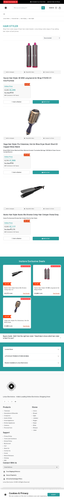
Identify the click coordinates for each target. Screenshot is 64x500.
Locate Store (9, 349)
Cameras (6, 425)
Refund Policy (8, 441)
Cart (5, 446)
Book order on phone (54, 1)
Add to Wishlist (17, 102)
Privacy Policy (8, 436)
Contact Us (7, 450)
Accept (53, 494)
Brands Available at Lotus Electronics (16, 363)
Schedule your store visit (38, 1)
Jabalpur (35, 418)
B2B (5, 460)
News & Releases (9, 455)
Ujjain (34, 415)
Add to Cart (46, 102)
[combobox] (28, 7)
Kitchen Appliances (9, 423)
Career (6, 453)
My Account (7, 443)
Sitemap (6, 458)
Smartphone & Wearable (11, 413)
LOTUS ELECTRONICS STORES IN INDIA (17, 356)
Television (7, 411)
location (10, 1)
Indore (35, 411)
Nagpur (35, 420)
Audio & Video (8, 418)
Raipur (35, 423)
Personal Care (15, 18)
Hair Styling (23, 18)
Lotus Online (6, 18)
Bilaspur (35, 427)
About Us (6, 448)
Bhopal (35, 413)
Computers (7, 415)
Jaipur (35, 430)
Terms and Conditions (10, 438)
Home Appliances (9, 420)
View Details (26, 293)
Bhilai (34, 425)
